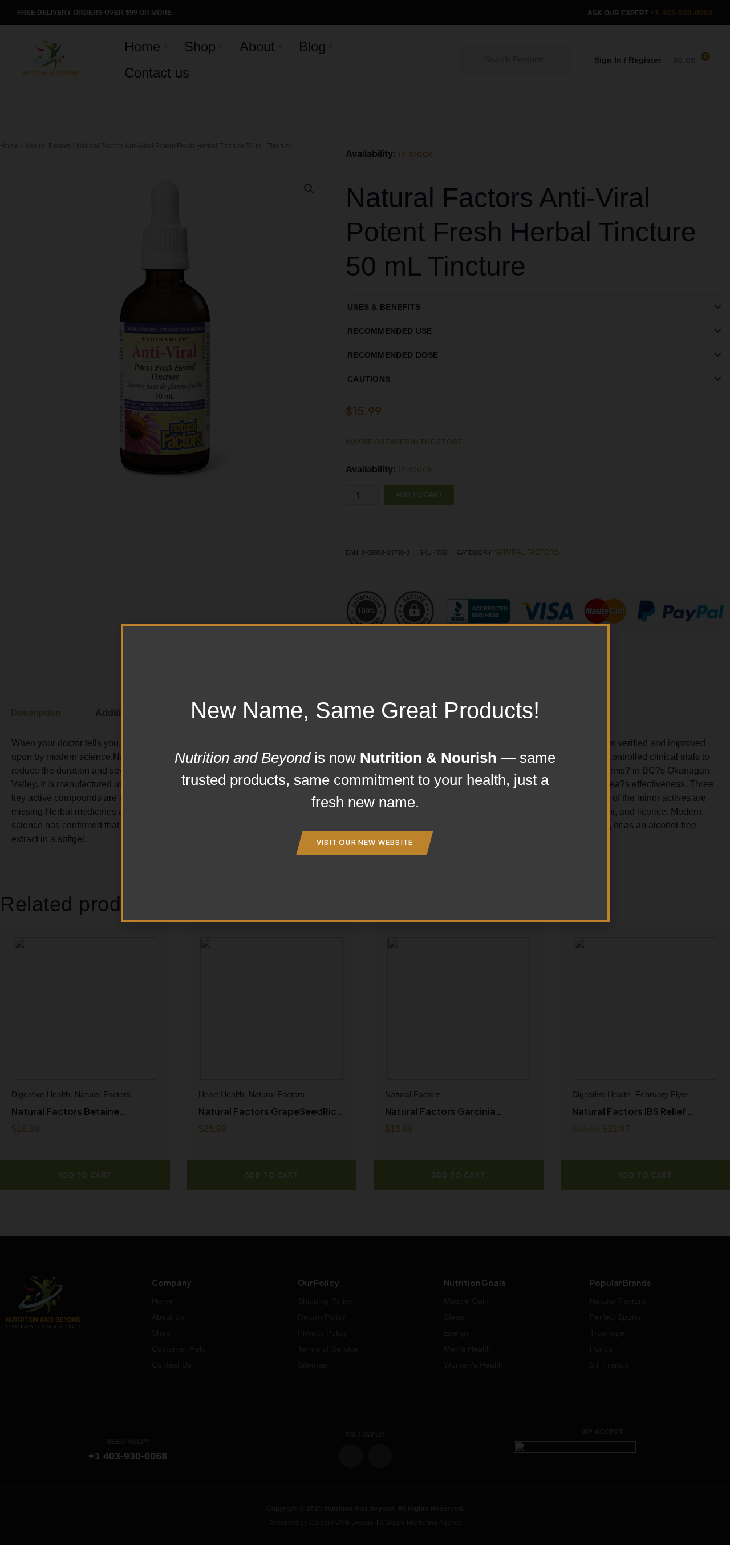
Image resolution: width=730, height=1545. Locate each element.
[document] (365, 772)
